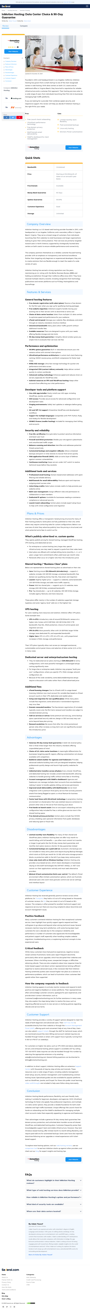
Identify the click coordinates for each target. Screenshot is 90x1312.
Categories (30, 1274)
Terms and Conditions (9, 1290)
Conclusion (8, 81)
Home (3, 10)
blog (37, 1151)
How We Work (6, 1287)
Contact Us (5, 1285)
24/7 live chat (69, 1023)
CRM (28, 1285)
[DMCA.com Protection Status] (30, 1303)
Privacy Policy (6, 1282)
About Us (5, 1277)
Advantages (8, 70)
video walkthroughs (32, 1083)
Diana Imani (27, 21)
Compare (24, 26)
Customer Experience (11, 75)
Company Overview (10, 61)
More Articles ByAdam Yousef (40, 1255)
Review (5, 26)
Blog (3, 1293)
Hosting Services (12, 10)
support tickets (43, 1031)
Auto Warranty (31, 1277)
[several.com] (6, 6)
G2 (44, 901)
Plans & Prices (9, 67)
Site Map (5, 1296)
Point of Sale (30, 1282)
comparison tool (31, 1148)
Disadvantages (9, 72)
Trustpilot (39, 898)
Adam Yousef (13, 21)
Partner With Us (7, 1280)
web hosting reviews (64, 1145)
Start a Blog (6, 1299)
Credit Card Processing (33, 1280)
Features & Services (11, 64)
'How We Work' (67, 2)
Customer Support (10, 78)
